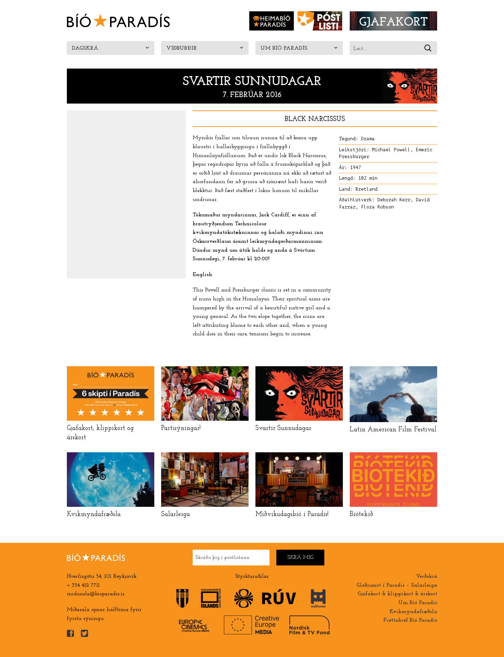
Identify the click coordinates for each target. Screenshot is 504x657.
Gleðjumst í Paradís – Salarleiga (397, 585)
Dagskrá (85, 48)
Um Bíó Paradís (284, 48)
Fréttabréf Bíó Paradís (410, 620)
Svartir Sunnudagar (252, 81)
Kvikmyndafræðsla (413, 611)
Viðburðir (181, 48)
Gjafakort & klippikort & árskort (397, 594)
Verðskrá (426, 576)
